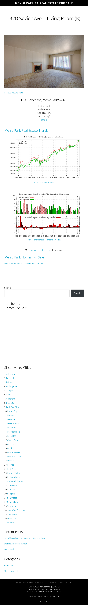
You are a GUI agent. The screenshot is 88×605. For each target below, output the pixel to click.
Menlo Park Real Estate (41, 250)
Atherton (10, 374)
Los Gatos (11, 436)
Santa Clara (12, 502)
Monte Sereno (14, 452)
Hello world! (9, 549)
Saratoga (11, 506)
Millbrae (11, 444)
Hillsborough (13, 424)
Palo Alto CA (50, 591)
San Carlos (12, 490)
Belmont (10, 378)
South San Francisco (16, 510)
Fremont (11, 415)
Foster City (12, 411)
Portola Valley (13, 473)
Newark (10, 461)
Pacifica (10, 465)
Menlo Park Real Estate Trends (26, 131)
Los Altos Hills (13, 432)
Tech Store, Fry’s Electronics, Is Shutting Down (25, 538)
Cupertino (10, 399)
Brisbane (10, 382)
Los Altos (11, 428)
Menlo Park (12, 440)
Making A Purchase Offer (15, 544)
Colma (9, 395)
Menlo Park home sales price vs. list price (44, 240)
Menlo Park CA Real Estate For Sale (44, 3)
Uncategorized (11, 571)
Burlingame (11, 386)
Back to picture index (13, 93)
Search (7, 288)
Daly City (10, 403)
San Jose (11, 494)
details (44, 120)
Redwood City (13, 477)
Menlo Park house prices (44, 182)
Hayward (11, 419)
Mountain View (14, 457)
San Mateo (12, 498)
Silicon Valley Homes (52, 596)
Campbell (10, 391)
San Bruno (12, 485)
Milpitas (10, 448)
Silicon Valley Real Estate (39, 587)
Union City (11, 518)
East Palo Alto (12, 407)
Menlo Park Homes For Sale (24, 257)
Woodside (11, 523)
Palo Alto (11, 469)
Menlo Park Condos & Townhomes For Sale (23, 264)
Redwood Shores (15, 481)
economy (8, 565)
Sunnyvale (12, 514)
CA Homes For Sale (35, 596)
